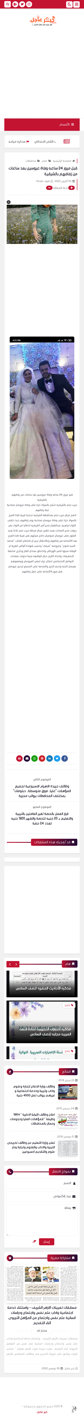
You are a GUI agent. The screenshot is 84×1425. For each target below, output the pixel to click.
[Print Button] (19, 758)
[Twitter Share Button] (57, 758)
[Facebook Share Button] (64, 758)
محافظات (30, 161)
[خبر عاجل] (42, 20)
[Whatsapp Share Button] (34, 758)
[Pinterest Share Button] (49, 758)
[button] (9, 202)
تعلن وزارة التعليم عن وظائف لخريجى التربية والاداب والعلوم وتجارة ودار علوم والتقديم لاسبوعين (31, 1147)
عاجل (44, 161)
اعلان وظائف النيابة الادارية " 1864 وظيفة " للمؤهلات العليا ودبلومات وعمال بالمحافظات (32, 1119)
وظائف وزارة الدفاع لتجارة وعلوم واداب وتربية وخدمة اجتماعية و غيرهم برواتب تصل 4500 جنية (34, 1091)
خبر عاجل (70, 1368)
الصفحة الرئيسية (62, 161)
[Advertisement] (42, 72)
